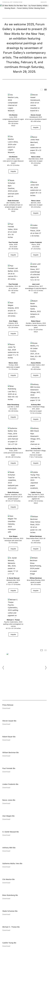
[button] (3, 668)
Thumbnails (45, 89)
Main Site (44, 2)
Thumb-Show (41, 89)
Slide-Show (41, 650)
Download (6, 708)
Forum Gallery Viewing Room (12, 2)
